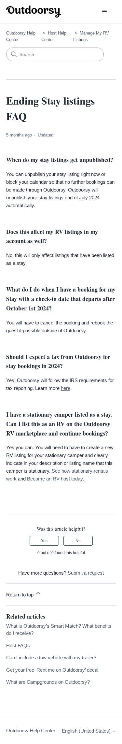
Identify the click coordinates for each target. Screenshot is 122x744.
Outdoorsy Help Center (30, 730)
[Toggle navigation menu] (104, 12)
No (78, 540)
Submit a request (86, 573)
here (65, 388)
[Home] (33, 12)
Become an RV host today (55, 478)
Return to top (20, 594)
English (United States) (87, 731)
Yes (44, 540)
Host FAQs (18, 645)
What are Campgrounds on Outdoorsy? (48, 682)
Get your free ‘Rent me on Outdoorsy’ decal (52, 670)
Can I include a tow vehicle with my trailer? (51, 657)
